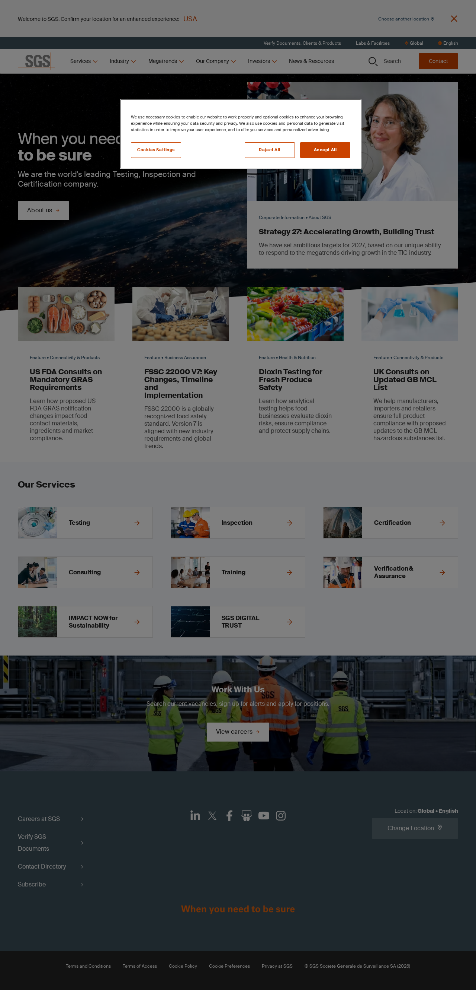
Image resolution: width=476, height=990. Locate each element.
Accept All (325, 150)
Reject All (269, 150)
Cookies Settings (156, 150)
